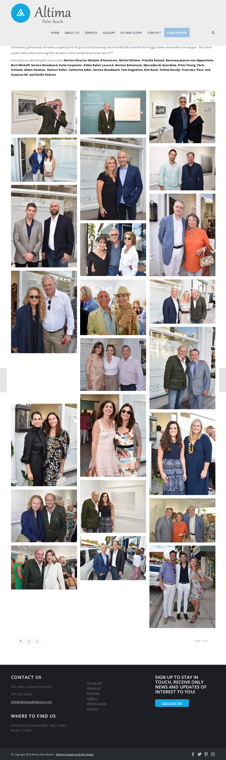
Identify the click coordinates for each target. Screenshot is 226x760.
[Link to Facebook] (191, 754)
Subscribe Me (172, 703)
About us (93, 688)
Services (93, 693)
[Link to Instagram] (211, 754)
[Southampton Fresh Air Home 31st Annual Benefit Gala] (222, 380)
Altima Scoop (96, 703)
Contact (93, 708)
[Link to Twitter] (198, 754)
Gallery (92, 698)
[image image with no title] (45, 114)
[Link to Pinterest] (205, 754)
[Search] (213, 32)
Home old (94, 683)
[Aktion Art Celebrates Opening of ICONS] (3, 380)
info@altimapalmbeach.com (31, 702)
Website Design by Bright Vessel (75, 754)
